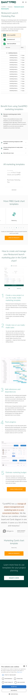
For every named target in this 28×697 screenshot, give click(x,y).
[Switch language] (23, 2)
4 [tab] (11, 227)
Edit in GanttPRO (11, 35)
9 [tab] (23, 227)
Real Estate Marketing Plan (13, 181)
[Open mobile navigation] (26, 2)
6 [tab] (16, 227)
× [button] (26, 666)
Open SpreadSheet (11, 43)
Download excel (11, 39)
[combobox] (24, 666)
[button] (14, 694)
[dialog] (14, 680)
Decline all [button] (14, 690)
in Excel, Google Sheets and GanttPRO (14, 172)
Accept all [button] (14, 686)
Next (15, 229)
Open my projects (14, 237)
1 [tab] (4, 227)
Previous (12, 229)
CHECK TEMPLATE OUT (16, 489)
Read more (19, 672)
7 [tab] (18, 227)
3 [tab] (9, 227)
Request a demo (14, 578)
